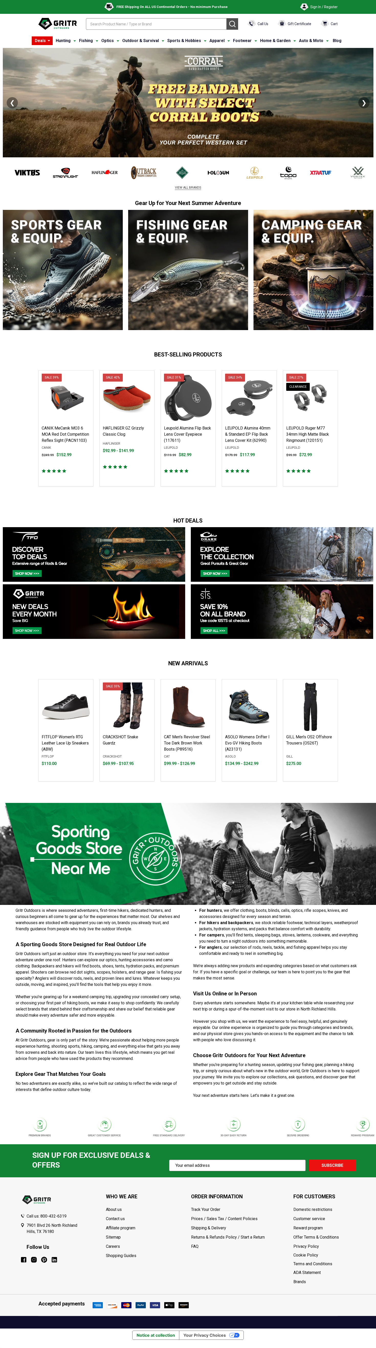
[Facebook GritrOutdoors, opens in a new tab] (23, 1260)
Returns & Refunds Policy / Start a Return (228, 1237)
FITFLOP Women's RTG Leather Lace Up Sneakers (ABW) (65, 743)
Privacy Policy (324, 1246)
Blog (337, 40)
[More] (49, 40)
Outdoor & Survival (140, 40)
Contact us (115, 1218)
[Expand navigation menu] (74, 41)
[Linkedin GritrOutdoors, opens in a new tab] (54, 1260)
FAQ (194, 1246)
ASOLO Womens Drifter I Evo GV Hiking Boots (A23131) (247, 743)
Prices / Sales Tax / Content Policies (224, 1218)
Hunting (63, 40)
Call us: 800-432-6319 (47, 1216)
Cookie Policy (324, 1255)
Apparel (217, 40)
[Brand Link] (22, 172)
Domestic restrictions (312, 1209)
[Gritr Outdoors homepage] (57, 24)
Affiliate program (120, 1228)
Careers (113, 1246)
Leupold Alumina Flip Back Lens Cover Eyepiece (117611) (187, 434)
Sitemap (113, 1237)
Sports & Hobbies (184, 40)
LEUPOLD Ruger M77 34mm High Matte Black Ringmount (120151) (307, 434)
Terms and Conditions (324, 1264)
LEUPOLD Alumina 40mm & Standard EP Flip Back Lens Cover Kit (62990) (247, 434)
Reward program (308, 1228)
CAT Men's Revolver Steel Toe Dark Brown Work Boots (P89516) (187, 743)
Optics (107, 40)
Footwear (242, 40)
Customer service (309, 1218)
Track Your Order (205, 1209)
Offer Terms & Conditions (316, 1237)
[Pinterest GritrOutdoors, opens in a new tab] (44, 1260)
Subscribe (332, 1165)
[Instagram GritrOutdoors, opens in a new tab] (34, 1260)
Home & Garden (275, 40)
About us (114, 1209)
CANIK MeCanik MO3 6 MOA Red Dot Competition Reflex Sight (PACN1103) (65, 434)
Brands (299, 1281)
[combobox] (156, 24)
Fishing (86, 40)
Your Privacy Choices (204, 1335)
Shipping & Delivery (208, 1228)
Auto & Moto (311, 40)
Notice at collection (156, 1335)
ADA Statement (307, 1272)
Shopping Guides (121, 1255)
